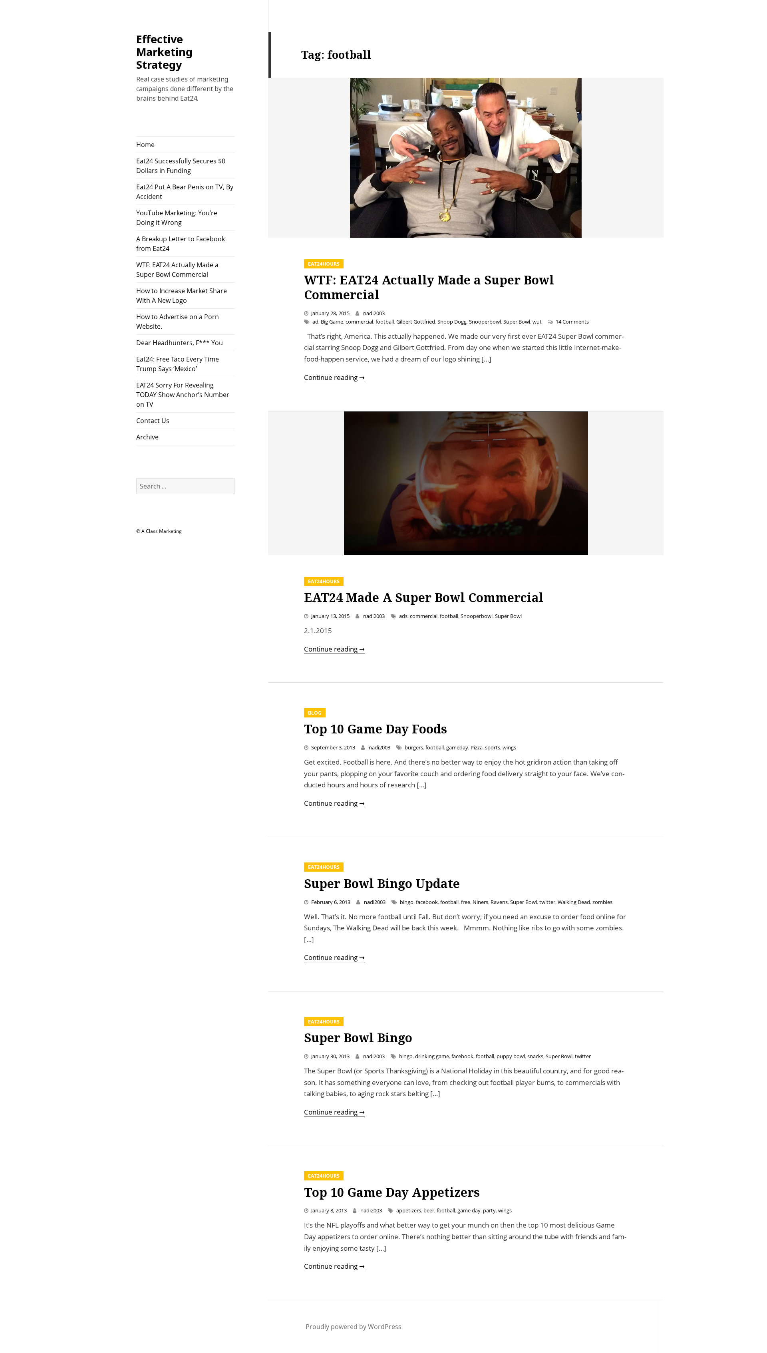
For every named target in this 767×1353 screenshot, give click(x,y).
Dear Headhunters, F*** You (179, 342)
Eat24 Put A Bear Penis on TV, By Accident (184, 192)
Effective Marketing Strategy (164, 52)
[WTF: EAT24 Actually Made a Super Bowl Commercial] (466, 158)
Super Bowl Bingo (358, 1037)
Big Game (332, 321)
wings (509, 747)
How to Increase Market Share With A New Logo (181, 295)
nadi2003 (374, 313)
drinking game (432, 1056)
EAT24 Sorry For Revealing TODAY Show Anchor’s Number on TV (182, 395)
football (385, 321)
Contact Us (152, 420)
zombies (602, 902)
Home (145, 144)
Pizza (477, 747)
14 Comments (572, 321)
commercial (359, 321)
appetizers (408, 1210)
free (465, 902)
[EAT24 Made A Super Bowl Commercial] (466, 483)
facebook (427, 902)
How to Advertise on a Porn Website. (177, 321)
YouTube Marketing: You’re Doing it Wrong (176, 218)
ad (315, 321)
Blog (315, 712)
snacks (535, 1056)
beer (428, 1210)
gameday (457, 747)
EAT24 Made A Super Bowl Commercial (424, 597)
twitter (547, 902)
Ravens (499, 902)
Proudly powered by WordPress (353, 1326)
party (489, 1210)
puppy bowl (511, 1056)
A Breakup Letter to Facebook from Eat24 (180, 243)
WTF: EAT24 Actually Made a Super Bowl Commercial (177, 269)
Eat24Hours (324, 263)
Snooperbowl (485, 321)
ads (403, 616)
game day (469, 1210)
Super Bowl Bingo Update (382, 883)
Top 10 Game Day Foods (375, 729)
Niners (480, 902)
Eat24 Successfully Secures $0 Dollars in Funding (180, 166)
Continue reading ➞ (334, 377)
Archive (147, 437)
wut (537, 321)
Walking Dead (574, 902)
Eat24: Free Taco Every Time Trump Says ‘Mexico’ (177, 364)
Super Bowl (516, 321)
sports (492, 747)
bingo (406, 902)
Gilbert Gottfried (415, 321)
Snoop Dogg (452, 321)
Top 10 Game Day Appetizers (392, 1192)
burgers (414, 747)
